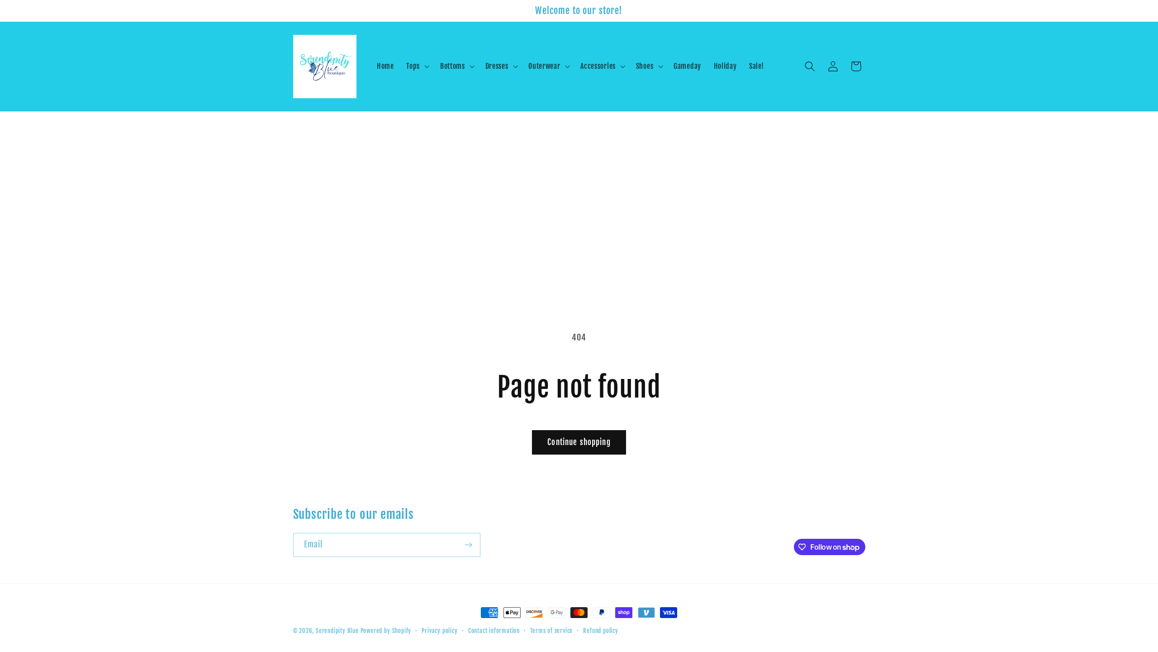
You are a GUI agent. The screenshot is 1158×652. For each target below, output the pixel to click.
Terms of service (551, 630)
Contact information (494, 630)
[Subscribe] (468, 545)
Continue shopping (579, 442)
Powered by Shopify (386, 630)
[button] (417, 66)
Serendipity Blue (337, 630)
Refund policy (600, 630)
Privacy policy (439, 630)
